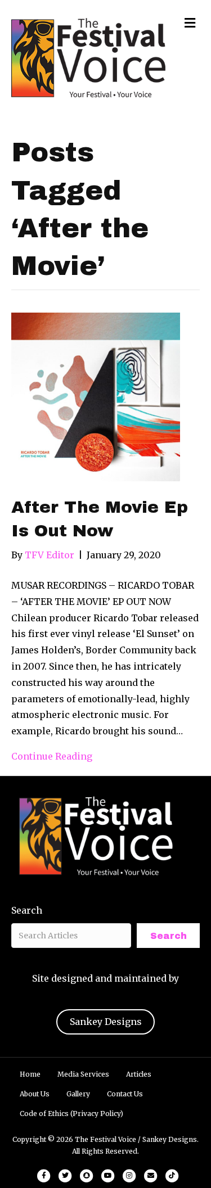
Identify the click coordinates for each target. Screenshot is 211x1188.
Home (30, 1074)
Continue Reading (51, 756)
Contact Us (125, 1094)
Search (26, 910)
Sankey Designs (106, 1021)
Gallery (78, 1094)
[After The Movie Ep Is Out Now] (95, 396)
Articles (138, 1074)
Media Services (83, 1074)
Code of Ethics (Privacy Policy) (71, 1113)
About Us (35, 1094)
